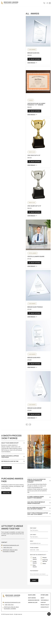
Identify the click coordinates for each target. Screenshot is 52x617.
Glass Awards (32, 49)
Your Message (34, 570)
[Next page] (30, 424)
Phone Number (34, 547)
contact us (6, 467)
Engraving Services (45, 560)
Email (32, 541)
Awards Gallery (33, 602)
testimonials (44, 600)
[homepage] (10, 3)
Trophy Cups (32, 152)
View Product (31, 62)
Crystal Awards (33, 253)
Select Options (35, 59)
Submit (34, 580)
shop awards (32, 597)
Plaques (31, 100)
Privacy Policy (45, 604)
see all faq (6, 492)
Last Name (33, 534)
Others (44, 563)
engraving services (33, 600)
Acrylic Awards (35, 558)
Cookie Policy (45, 607)
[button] (50, 3)
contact (43, 602)
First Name (33, 528)
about (42, 597)
